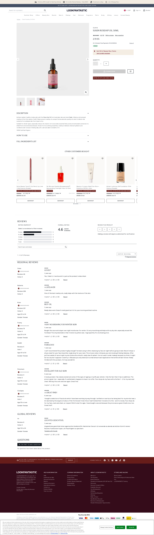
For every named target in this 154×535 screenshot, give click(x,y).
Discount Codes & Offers (97, 485)
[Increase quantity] (106, 64)
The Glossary (94, 477)
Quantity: (96, 60)
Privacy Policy (70, 477)
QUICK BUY (30, 200)
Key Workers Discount (96, 499)
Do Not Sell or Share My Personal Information (25, 490)
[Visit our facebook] (105, 460)
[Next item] (136, 180)
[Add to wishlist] (130, 71)
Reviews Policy (71, 485)
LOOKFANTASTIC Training (121, 481)
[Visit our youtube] (116, 460)
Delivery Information (49, 483)
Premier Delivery (48, 489)
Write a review (109, 35)
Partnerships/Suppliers (97, 493)
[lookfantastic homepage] (77, 10)
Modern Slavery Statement (74, 481)
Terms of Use (64, 533)
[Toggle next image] (87, 59)
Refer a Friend (94, 497)
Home (18, 19)
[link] (137, 10)
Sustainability (70, 483)
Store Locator (118, 475)
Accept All (131, 527)
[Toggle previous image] (18, 59)
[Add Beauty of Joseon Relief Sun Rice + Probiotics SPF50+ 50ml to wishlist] (102, 158)
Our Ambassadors (96, 489)
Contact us (47, 487)
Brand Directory (95, 479)
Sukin (95, 28)
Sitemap (93, 495)
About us (93, 475)
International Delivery (49, 485)
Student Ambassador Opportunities (100, 503)
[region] (77, 527)
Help (45, 475)
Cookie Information (72, 479)
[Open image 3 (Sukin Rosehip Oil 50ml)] (41, 102)
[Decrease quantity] (95, 64)
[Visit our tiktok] (120, 460)
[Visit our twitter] (109, 460)
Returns (46, 481)
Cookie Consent (21, 487)
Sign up (70, 460)
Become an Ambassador (97, 501)
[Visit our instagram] (112, 460)
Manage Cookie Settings (106, 527)
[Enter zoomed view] (86, 92)
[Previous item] (18, 180)
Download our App (49, 477)
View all (131, 43)
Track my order (48, 491)
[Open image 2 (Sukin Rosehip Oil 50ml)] (31, 102)
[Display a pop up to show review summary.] (29, 193)
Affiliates (93, 491)
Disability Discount (96, 487)
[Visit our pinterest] (124, 460)
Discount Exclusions (49, 479)
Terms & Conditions (72, 475)
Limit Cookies (120, 527)
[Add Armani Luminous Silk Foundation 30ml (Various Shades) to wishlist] (132, 158)
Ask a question (119, 35)
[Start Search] (45, 10)
